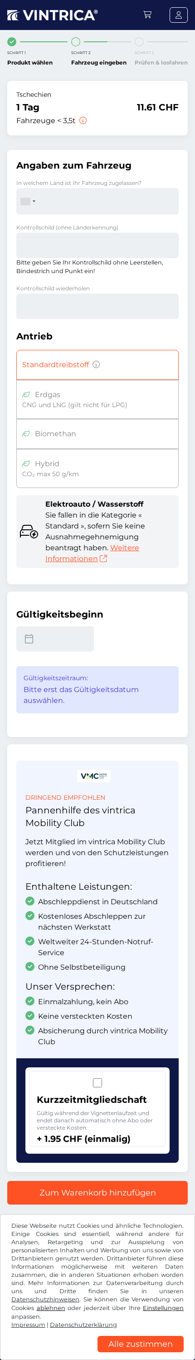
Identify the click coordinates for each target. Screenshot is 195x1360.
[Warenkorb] (147, 14)
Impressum (28, 1324)
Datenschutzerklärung (83, 1324)
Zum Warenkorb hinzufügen (97, 1193)
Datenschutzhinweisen (45, 1299)
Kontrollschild (67, 227)
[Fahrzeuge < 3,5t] (82, 120)
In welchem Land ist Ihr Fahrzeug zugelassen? (78, 182)
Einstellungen (163, 1308)
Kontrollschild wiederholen (53, 288)
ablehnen (51, 1308)
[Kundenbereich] (179, 15)
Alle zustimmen (140, 1344)
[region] (97, 1353)
